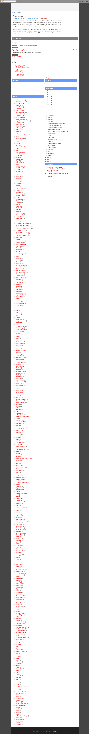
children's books (20, 195)
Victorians (18, 702)
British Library (19, 171)
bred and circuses (20, 166)
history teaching (20, 390)
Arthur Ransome (20, 138)
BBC (17, 150)
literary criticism (20, 465)
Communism (19, 216)
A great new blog (52, 147)
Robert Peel (19, 594)
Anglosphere (19, 122)
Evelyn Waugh (19, 305)
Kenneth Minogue (20, 442)
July (49, 117)
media (17, 495)
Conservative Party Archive (22, 67)
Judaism (18, 439)
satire (17, 616)
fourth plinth (19, 322)
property (18, 580)
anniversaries (19, 124)
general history (19, 340)
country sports (19, 242)
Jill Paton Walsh (20, 421)
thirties (17, 670)
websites (18, 709)
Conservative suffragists (22, 235)
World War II (19, 721)
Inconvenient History (20, 73)
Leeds (17, 451)
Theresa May (19, 669)
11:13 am (75, 49)
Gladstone (18, 354)
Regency (18, 589)
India (17, 408)
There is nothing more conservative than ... (58, 131)
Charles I (18, 190)
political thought (20, 561)
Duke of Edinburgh (20, 270)
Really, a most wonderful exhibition (56, 123)
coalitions (18, 209)
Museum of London (20, 507)
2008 (48, 157)
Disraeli (18, 261)
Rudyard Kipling (20, 602)
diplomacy (18, 260)
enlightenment (19, 296)
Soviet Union (19, 642)
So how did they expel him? (55, 125)
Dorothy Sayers (20, 267)
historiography (19, 385)
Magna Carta (19, 488)
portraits (18, 566)
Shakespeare (19, 623)
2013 (48, 97)
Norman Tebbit (19, 535)
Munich (17, 505)
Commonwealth (20, 214)
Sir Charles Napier (20, 629)
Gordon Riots (19, 355)
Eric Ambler (19, 300)
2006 (48, 161)
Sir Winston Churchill (21, 637)
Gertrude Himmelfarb (21, 350)
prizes (17, 576)
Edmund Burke (19, 282)
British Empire (19, 167)
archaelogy (18, 127)
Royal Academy (20, 599)
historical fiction (20, 383)
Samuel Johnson (20, 613)
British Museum (44, 18)
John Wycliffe (19, 428)
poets (17, 557)
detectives (18, 254)
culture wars (19, 246)
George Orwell (19, 343)
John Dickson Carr (20, 427)
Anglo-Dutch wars (20, 117)
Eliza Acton (19, 289)
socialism (18, 641)
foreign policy (19, 319)
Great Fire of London (21, 357)
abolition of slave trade (21, 101)
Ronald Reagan (19, 597)
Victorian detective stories (54, 143)
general (17, 338)
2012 (48, 99)
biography (18, 157)
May (49, 121)
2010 (48, 103)
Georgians (18, 345)
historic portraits (20, 380)
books (17, 164)
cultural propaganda (21, 244)
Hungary (18, 404)
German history (20, 347)
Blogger (48, 78)
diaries (17, 256)
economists (19, 281)
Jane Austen (19, 420)
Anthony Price (19, 126)
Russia (17, 604)
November (51, 109)
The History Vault (19, 75)
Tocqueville (18, 676)
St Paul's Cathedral (20, 651)
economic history (20, 277)
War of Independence (21, 703)
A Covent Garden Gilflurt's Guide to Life (57, 173)
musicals (18, 512)
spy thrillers (19, 648)
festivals (18, 314)
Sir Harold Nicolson (20, 630)
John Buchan (19, 423)
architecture (19, 129)
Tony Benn (18, 677)
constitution (19, 237)
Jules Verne (19, 441)
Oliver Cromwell (20, 538)
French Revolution (20, 329)
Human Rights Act (20, 402)
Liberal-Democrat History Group (24, 458)
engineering (19, 291)
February (50, 153)
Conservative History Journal (46, 6)
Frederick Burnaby (20, 326)
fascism (18, 312)
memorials (18, 498)
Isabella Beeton (20, 415)
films (17, 315)
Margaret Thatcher (20, 493)
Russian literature (20, 608)
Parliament (18, 548)
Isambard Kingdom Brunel (22, 416)
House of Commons (21, 399)
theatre (17, 667)
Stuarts (17, 660)
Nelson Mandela (20, 528)
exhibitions (18, 308)
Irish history (19, 413)
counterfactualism (20, 241)
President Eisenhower (21, 569)
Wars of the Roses (20, 705)
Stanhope (18, 656)
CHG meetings (19, 194)
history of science (20, 388)
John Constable (20, 425)
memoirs (18, 496)
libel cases (18, 456)
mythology (18, 515)
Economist (18, 279)
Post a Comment (16, 56)
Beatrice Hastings (20, 152)
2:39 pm (75, 42)
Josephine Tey (19, 432)
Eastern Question (20, 275)
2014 (48, 95)
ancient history (19, 114)
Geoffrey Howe (19, 341)
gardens (18, 336)
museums (18, 508)
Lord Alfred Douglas (21, 477)
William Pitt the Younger (22, 716)
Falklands (18, 310)
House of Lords (19, 401)
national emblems (20, 519)
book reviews (19, 162)
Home (13, 12)
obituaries (18, 536)
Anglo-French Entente (21, 119)
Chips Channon (19, 199)
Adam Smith (19, 107)
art (16, 136)
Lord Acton (18, 475)
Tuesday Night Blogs (21, 686)
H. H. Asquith (19, 366)
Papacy (18, 547)
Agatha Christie (20, 110)
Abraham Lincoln (20, 103)
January (50, 155)
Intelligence (19, 409)
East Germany (19, 274)
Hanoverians (19, 369)
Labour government (20, 446)
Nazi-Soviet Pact (20, 526)
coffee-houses (19, 213)
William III (18, 714)
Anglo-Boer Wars (20, 115)
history (17, 387)
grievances (18, 361)
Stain (17, 653)
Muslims (18, 514)
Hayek (17, 375)
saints (17, 609)
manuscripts (19, 489)
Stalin (17, 655)
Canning (18, 181)
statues (18, 658)
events (17, 307)
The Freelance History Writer (54, 167)
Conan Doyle (19, 220)
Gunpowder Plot (20, 364)
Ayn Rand (18, 145)
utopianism (18, 696)
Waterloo (18, 707)
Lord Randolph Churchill (22, 482)
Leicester (18, 455)
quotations (18, 587)
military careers (20, 502)
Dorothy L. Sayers (20, 265)
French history (19, 328)
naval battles (19, 524)
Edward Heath (19, 286)
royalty (17, 601)
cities (17, 204)
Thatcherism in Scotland (54, 129)
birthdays (18, 159)
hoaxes (17, 395)
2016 (48, 91)
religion (17, 590)
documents (18, 263)
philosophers (19, 552)
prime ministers (20, 571)
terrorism (18, 665)
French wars (19, 331)
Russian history (20, 606)
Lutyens (18, 484)
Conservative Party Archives (23, 232)
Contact (19, 12)
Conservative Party (20, 230)
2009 (48, 105)
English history (19, 293)
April (49, 149)
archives (18, 131)
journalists (18, 434)
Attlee (17, 141)
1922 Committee (20, 100)
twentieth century (20, 693)
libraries (18, 463)
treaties (18, 682)
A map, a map (51, 135)
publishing (18, 582)
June (49, 119)
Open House (19, 540)
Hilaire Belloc (19, 376)
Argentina (18, 133)
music (17, 510)
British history (19, 169)
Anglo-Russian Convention (22, 121)
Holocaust (18, 397)
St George (18, 649)
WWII (17, 722)
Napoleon (18, 517)
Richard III (18, 592)
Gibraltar (18, 352)
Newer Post (16, 59)
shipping (18, 625)
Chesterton (18, 192)
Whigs (17, 712)
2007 (48, 159)
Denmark (18, 251)
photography (19, 554)
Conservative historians (22, 225)
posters (18, 568)
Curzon (17, 248)
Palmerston (19, 545)
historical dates (19, 381)
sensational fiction (20, 622)
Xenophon (18, 724)
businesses (19, 176)
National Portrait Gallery (22, 521)
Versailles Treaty (20, 698)
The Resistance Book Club (53, 175)
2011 (48, 101)
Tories (17, 679)
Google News (18, 69)
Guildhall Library (19, 70)
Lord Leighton (19, 481)
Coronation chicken (52, 133)
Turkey (17, 688)
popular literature (20, 564)
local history (19, 470)
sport (17, 646)
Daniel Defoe (19, 249)
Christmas (18, 202)
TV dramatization (20, 691)
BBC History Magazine (20, 65)
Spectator (18, 644)
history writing (19, 394)
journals (18, 435)
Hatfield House (19, 373)
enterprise (18, 298)
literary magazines (20, 467)
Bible (17, 154)
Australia (18, 143)
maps (17, 491)
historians (18, 378)
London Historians (19, 74)
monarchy (18, 503)
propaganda (19, 578)
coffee (17, 211)
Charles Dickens (20, 188)
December (51, 107)
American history (20, 112)
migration (18, 500)
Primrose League (20, 573)
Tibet (17, 672)
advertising (18, 108)
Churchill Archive (19, 66)
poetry (17, 555)
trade (17, 681)
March (50, 151)
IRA (17, 411)
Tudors (17, 684)
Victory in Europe (52, 141)
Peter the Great (20, 550)
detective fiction (20, 253)
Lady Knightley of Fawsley (22, 449)
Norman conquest (20, 533)
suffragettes (19, 662)
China (17, 197)
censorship (18, 187)
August (50, 115)
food (17, 317)
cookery (18, 239)
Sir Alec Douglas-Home (21, 627)
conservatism (19, 221)
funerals (18, 333)
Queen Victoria (19, 585)
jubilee (17, 437)
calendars (18, 178)
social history (19, 639)
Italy (17, 418)
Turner (17, 689)
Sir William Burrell (20, 635)
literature (18, 468)
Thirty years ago (52, 145)
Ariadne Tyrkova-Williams (22, 134)
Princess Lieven (20, 575)
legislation (18, 453)
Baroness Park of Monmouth (23, 147)
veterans (18, 700)
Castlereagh (19, 183)
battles (17, 148)
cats (17, 185)
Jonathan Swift (19, 430)
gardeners (18, 335)
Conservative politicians (22, 234)
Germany (18, 348)
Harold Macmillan (20, 371)
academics (18, 105)
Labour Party (19, 448)
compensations (19, 218)
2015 (48, 93)
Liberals (18, 462)
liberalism (18, 460)
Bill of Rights (19, 155)
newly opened (32, 20)
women (17, 717)
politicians (18, 562)
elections (18, 288)
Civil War (18, 208)
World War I (19, 719)
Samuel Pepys (19, 615)
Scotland (18, 620)
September (51, 113)
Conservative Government (22, 223)
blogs (17, 161)
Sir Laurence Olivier (21, 632)
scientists (18, 618)
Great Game (19, 359)
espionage (18, 301)
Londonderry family (20, 474)
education (18, 284)
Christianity (18, 201)
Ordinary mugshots (52, 139)
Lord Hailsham (19, 479)
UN (16, 695)
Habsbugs (18, 368)
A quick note (18, 15)
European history (20, 303)
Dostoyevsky (19, 268)
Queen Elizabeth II (20, 583)
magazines (18, 486)
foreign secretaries (20, 321)
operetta (18, 542)
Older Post (74, 59)
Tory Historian (17, 50)
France (17, 324)
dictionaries (19, 258)
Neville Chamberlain (21, 529)
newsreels (18, 531)
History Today (18, 71)
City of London (19, 206)
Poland (17, 559)
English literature (20, 294)
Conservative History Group (23, 227)
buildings (18, 174)
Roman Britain (19, 595)
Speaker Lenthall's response (55, 127)
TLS (17, 674)
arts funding (19, 140)
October (50, 111)
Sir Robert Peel (19, 634)
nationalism (19, 522)
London (17, 472)
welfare (17, 710)
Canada (18, 180)
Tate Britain (19, 663)
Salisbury (18, 611)
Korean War (19, 444)
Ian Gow (18, 406)
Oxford (17, 543)
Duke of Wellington (20, 272)
